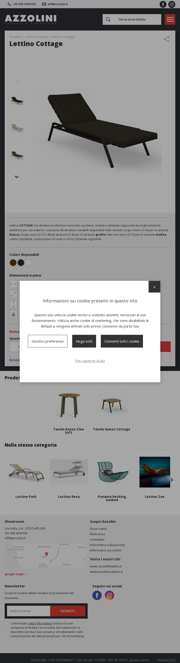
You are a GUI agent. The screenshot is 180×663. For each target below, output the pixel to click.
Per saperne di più (90, 360)
